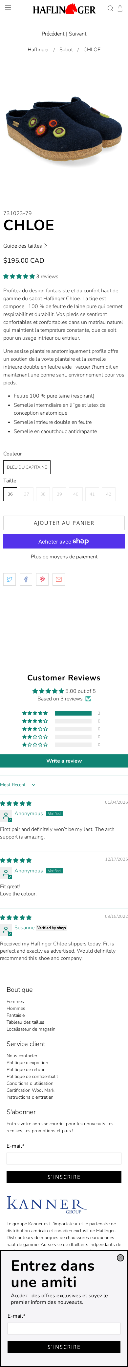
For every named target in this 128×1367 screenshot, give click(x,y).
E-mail (16, 1316)
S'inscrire (64, 1347)
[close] (120, 1258)
